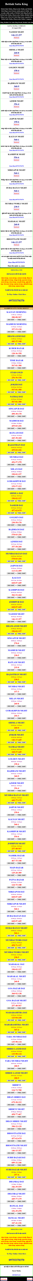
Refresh (16, 38)
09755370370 (16, 300)
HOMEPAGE (16, 1275)
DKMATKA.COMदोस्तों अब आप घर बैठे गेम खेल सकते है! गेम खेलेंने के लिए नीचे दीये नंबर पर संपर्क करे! (16, 282)
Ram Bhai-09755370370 (16, 46)
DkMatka (4, 1279)
